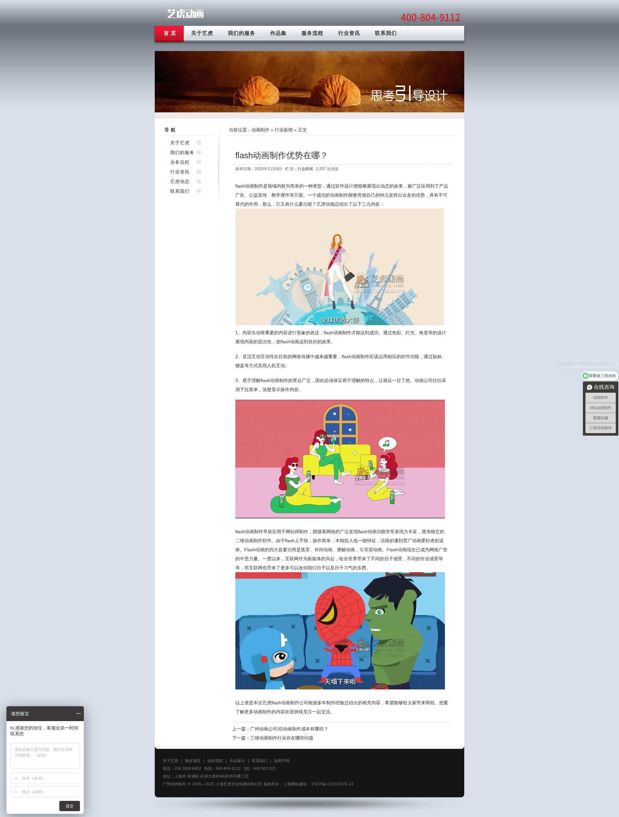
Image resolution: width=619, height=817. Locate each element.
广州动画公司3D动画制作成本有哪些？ (289, 728)
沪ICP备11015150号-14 (332, 784)
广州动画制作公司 (185, 13)
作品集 (278, 33)
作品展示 (237, 761)
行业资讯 (349, 33)
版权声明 (282, 761)
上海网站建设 (295, 784)
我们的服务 (241, 33)
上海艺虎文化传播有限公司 (239, 784)
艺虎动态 (180, 181)
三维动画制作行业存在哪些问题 (281, 737)
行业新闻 (284, 129)
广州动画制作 (174, 784)
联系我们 (386, 33)
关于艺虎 (202, 33)
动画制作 (260, 129)
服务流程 (312, 33)
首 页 (170, 33)
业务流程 (180, 162)
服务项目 (193, 761)
